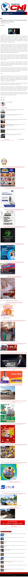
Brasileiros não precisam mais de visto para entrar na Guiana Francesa (14, 109)
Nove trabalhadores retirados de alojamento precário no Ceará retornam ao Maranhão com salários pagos (15, 124)
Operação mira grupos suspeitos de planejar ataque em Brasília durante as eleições (16, 119)
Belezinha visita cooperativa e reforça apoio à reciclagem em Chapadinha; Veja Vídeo (14, 553)
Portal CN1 (9, 102)
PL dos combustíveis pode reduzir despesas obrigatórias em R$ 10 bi (14, 114)
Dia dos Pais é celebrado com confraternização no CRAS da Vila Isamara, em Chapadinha (14, 557)
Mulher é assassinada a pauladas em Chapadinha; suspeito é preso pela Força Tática (14, 537)
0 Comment (8, 23)
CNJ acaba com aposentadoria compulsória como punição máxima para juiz (15, 129)
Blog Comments (7, 139)
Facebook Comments (21, 139)
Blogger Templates (10, 574)
